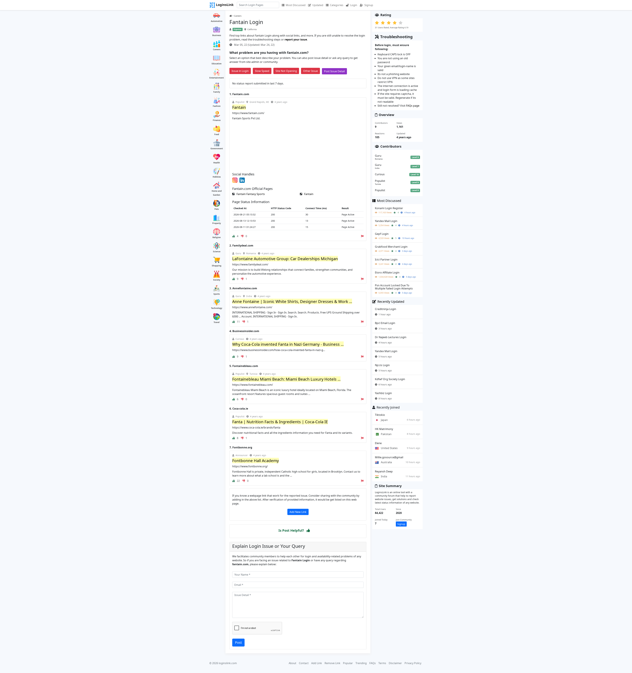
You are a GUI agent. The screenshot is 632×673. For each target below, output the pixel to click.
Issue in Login (240, 71)
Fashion (217, 106)
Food (216, 134)
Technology (216, 308)
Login (353, 5)
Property (216, 223)
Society (216, 279)
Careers (216, 49)
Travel (217, 322)
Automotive (216, 21)
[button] (308, 530)
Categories (336, 5)
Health (216, 162)
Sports (216, 294)
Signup (368, 5)
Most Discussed (295, 5)
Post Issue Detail (334, 71)
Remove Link (332, 663)
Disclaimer (395, 663)
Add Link (316, 663)
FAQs (372, 663)
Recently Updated (390, 301)
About (292, 663)
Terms (382, 663)
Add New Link (298, 512)
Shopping (216, 265)
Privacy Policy (413, 663)
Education (217, 63)
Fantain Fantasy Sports (250, 194)
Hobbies (217, 176)
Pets (216, 209)
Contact (304, 663)
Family (216, 92)
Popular (348, 663)
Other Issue (310, 71)
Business (216, 35)
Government (217, 148)
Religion (216, 237)
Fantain (308, 194)
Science (216, 251)
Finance (217, 120)
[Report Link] (362, 236)
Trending (361, 663)
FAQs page (412, 105)
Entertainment (216, 77)
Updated (317, 5)
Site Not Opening (286, 71)
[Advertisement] (298, 145)
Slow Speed (262, 71)
